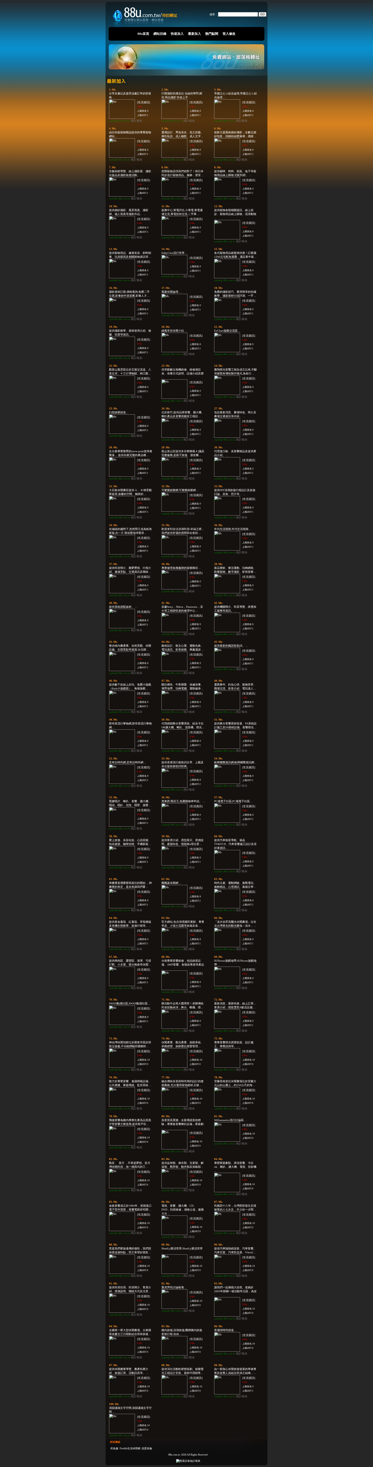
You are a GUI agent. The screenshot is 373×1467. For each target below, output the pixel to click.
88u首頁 (143, 33)
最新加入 (194, 33)
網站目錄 (159, 33)
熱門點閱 (211, 33)
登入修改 (229, 33)
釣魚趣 (114, 1448)
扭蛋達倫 (147, 1448)
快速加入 (177, 33)
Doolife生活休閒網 (130, 1448)
